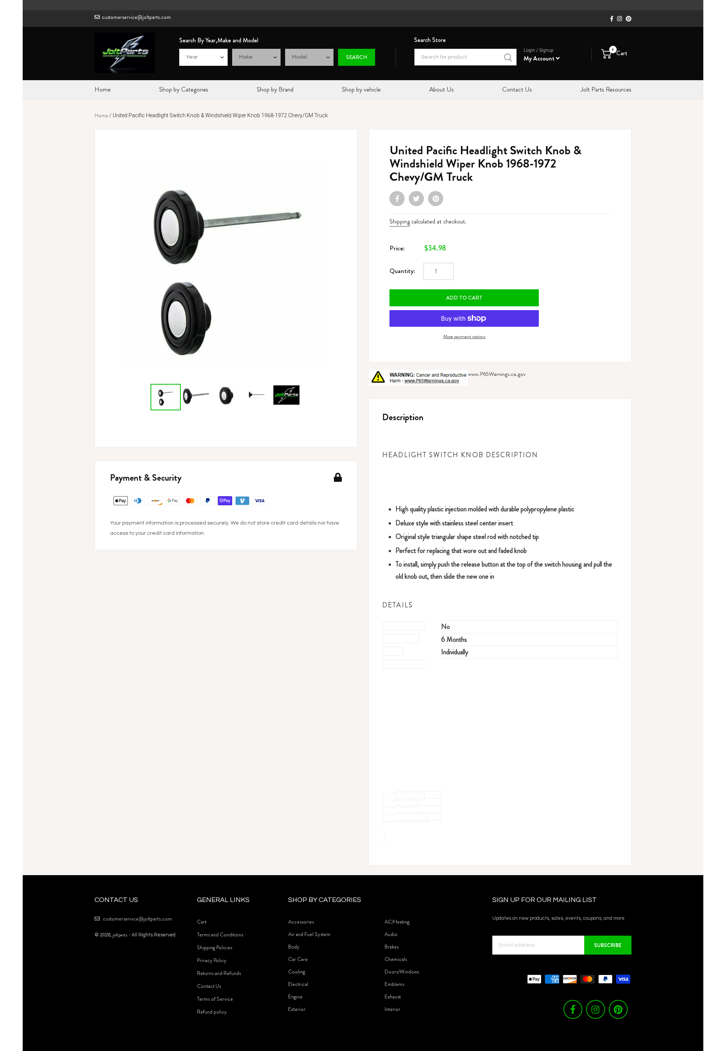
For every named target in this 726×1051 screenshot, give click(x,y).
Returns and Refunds (219, 973)
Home (101, 115)
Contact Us (209, 986)
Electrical (298, 984)
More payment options (464, 336)
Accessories (301, 921)
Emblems (394, 984)
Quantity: (402, 270)
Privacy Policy (211, 960)
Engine (295, 996)
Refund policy (212, 1011)
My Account (540, 58)
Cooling (296, 971)
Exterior (297, 1009)
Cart (201, 921)
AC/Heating (397, 921)
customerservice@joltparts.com (136, 17)
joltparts (120, 934)
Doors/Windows (402, 971)
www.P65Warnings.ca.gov (497, 374)
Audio (391, 934)
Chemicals (396, 959)
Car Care (298, 959)
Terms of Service (215, 999)
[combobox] (465, 57)
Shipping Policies (214, 947)
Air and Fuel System (309, 934)
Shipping (399, 221)
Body (293, 946)
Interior (392, 1009)
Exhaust (393, 996)
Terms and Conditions (220, 934)
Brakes (392, 946)
